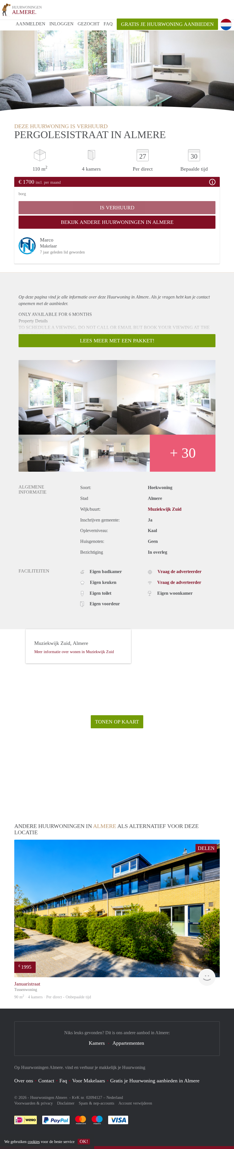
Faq (63, 1080)
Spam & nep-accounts (96, 1103)
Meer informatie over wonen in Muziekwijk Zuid (74, 652)
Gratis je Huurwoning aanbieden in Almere (154, 1080)
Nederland (114, 1097)
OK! (84, 1141)
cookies (34, 1142)
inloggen (61, 23)
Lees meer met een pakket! (117, 341)
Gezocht (89, 23)
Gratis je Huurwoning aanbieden (167, 24)
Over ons (23, 1080)
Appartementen (128, 1043)
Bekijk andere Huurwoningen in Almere (117, 222)
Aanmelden (30, 23)
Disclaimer (65, 1103)
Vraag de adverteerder (179, 571)
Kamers (97, 1043)
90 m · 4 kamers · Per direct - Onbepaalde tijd (52, 997)
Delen (206, 848)
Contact (46, 1080)
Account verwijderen (135, 1103)
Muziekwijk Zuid (164, 509)
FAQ (108, 23)
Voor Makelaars (88, 1080)
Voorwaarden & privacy (33, 1103)
